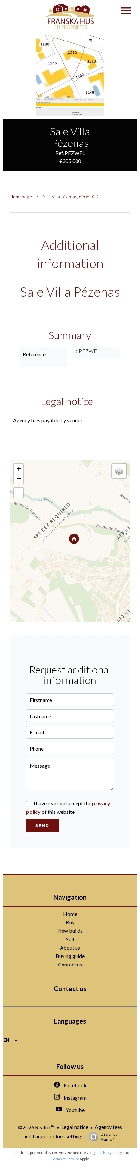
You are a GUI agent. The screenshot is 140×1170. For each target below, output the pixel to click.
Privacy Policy (110, 1153)
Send (42, 826)
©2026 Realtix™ (36, 1127)
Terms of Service (65, 1159)
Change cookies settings (56, 1136)
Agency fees (108, 1127)
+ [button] (19, 469)
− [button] (19, 478)
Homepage (21, 196)
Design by (109, 1136)
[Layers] (119, 471)
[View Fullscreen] (18, 493)
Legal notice (74, 1127)
